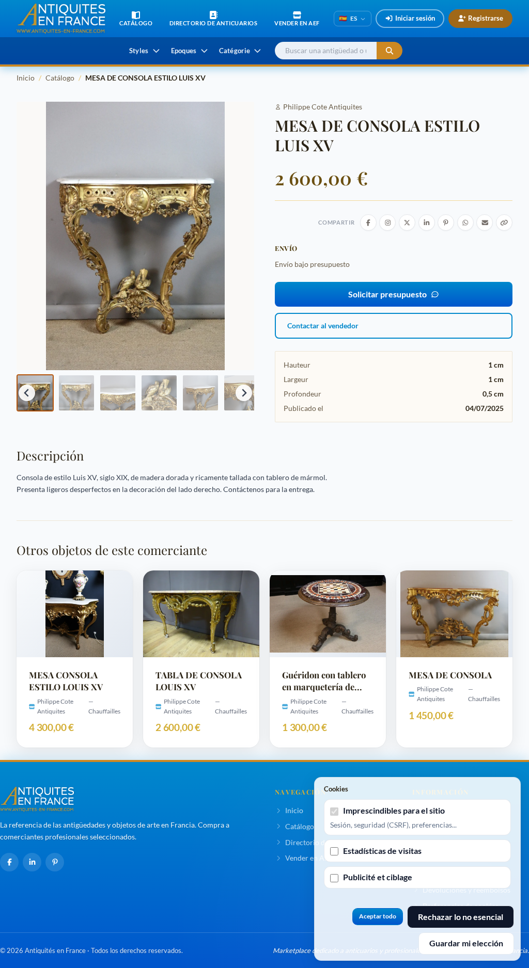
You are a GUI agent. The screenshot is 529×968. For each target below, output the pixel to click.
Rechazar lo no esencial (460, 917)
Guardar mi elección (466, 943)
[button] (35, 392)
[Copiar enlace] (504, 222)
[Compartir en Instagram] (387, 222)
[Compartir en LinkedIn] (426, 222)
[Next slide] (244, 393)
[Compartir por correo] (484, 222)
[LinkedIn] (32, 862)
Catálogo (59, 77)
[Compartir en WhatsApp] (465, 222)
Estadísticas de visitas (382, 850)
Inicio (26, 77)
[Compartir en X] (407, 222)
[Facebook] (9, 862)
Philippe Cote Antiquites (322, 106)
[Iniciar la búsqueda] (389, 51)
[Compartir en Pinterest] (446, 222)
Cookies (336, 789)
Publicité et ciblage (377, 877)
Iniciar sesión (415, 18)
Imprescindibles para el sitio (394, 810)
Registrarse (485, 18)
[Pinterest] (54, 862)
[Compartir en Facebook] (368, 222)
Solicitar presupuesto (387, 294)
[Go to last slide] (27, 393)
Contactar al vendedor (323, 325)
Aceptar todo (377, 916)
